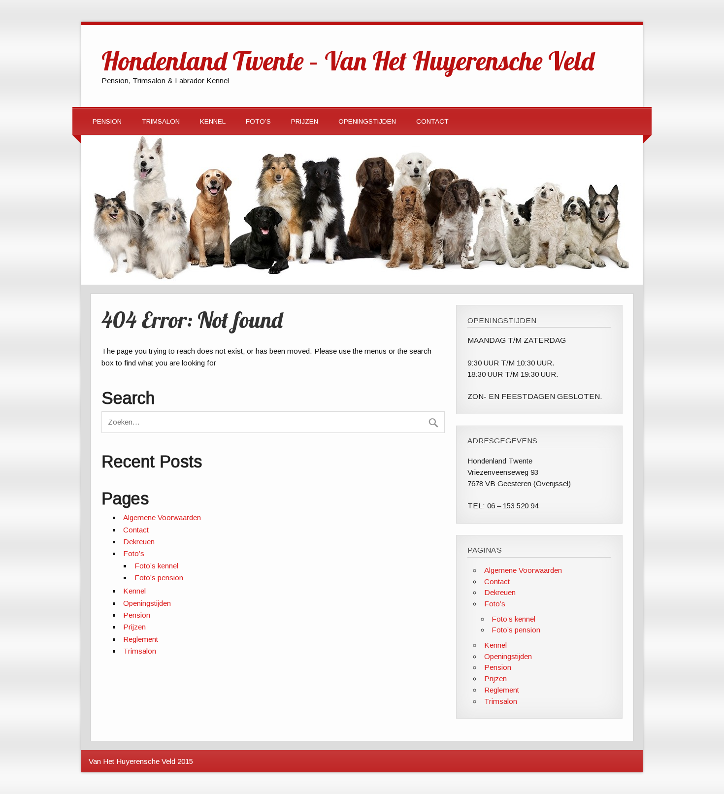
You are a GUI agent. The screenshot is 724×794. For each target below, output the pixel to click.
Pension (107, 121)
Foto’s (258, 121)
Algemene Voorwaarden (162, 517)
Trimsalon (161, 121)
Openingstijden (367, 121)
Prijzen (304, 121)
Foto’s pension (158, 577)
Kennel (213, 121)
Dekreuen (139, 541)
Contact (432, 121)
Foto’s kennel (156, 566)
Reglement (140, 639)
